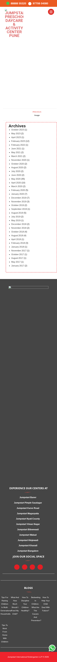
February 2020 (18, 190)
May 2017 (16, 262)
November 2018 (18, 228)
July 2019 (15, 217)
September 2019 (19, 209)
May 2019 (16, 220)
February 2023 (18, 141)
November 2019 (18, 201)
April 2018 (16, 239)
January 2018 (17, 247)
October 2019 (17, 205)
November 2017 (18, 251)
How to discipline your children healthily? (25, 604)
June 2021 (16, 149)
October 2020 (17, 164)
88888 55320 (18, 3)
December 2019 (18, 198)
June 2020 (16, 175)
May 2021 (16, 152)
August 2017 (17, 258)
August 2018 (17, 235)
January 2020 (17, 194)
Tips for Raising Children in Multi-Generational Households (5, 605)
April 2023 (16, 137)
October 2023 (17, 130)
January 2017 (17, 266)
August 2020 (17, 167)
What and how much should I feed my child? (15, 605)
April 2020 (16, 183)
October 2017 (17, 254)
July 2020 (15, 171)
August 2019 (17, 213)
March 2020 (16, 186)
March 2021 (16, 156)
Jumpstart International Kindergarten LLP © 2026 (28, 657)
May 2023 (16, 133)
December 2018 (18, 224)
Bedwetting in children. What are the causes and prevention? (35, 608)
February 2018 (18, 243)
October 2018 (17, 232)
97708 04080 (40, 3)
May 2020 (16, 179)
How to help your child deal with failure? (45, 604)
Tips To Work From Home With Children (4, 633)
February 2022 (18, 145)
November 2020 (18, 160)
